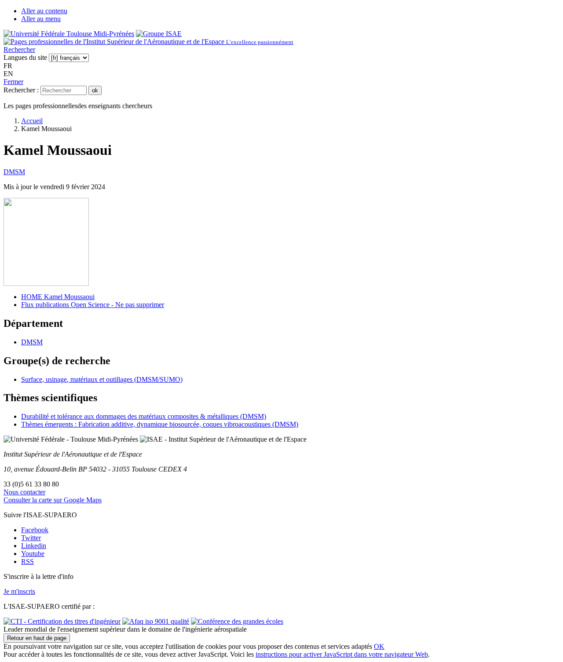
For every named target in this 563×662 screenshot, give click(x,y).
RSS (27, 561)
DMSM (14, 172)
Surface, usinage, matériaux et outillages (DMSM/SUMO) (102, 379)
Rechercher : (21, 90)
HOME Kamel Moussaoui (58, 296)
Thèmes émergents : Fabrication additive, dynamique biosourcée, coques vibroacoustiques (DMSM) (159, 424)
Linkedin (33, 545)
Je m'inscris (19, 591)
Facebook (34, 530)
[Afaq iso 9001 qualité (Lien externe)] (155, 621)
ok (95, 90)
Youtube (32, 553)
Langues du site (25, 57)
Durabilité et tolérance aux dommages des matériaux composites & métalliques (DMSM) (143, 416)
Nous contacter (24, 492)
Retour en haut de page (36, 638)
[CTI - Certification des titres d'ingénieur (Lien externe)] (62, 621)
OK (379, 646)
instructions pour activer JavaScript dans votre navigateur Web (342, 654)
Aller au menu (41, 18)
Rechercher (19, 49)
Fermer (13, 81)
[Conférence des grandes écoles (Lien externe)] (237, 621)
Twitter (31, 537)
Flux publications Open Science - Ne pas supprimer (92, 304)
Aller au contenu (44, 11)
